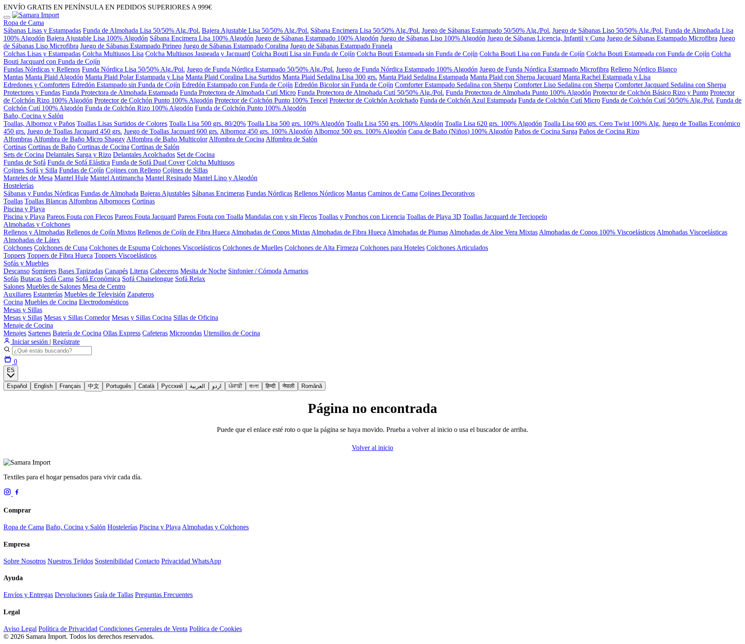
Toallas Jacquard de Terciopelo (505, 216)
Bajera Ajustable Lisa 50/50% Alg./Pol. (255, 30)
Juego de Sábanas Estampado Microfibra (662, 38)
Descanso (16, 271)
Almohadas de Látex (31, 240)
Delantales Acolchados (144, 154)
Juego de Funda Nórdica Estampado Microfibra (544, 69)
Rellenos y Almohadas (34, 232)
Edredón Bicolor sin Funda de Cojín (343, 84)
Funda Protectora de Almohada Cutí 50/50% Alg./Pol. (370, 92)
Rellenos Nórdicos (319, 193)
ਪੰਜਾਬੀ (235, 386)
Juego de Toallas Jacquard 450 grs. (74, 131)
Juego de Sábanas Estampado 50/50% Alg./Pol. (486, 30)
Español (17, 386)
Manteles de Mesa (28, 177)
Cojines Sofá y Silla (30, 170)
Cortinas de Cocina (103, 146)
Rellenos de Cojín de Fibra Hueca (184, 232)
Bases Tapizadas (80, 271)
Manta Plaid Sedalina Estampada (423, 77)
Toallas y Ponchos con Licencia (362, 216)
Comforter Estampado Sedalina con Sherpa (453, 84)
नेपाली (288, 386)
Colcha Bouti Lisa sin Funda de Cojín (303, 53)
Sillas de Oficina (195, 317)
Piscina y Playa (24, 209)
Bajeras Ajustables (165, 193)
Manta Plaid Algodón (54, 77)
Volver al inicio (372, 447)
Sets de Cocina (23, 154)
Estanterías (48, 294)
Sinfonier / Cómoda (255, 271)
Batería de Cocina (77, 333)
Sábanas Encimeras (218, 193)
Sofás (11, 278)
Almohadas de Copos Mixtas (270, 232)
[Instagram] (8, 493)
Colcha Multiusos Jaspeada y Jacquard (197, 53)
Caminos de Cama (393, 193)
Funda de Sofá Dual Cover (148, 162)
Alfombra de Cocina (236, 139)
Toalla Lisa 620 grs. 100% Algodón (493, 123)
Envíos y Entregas (28, 594)
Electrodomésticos (103, 302)
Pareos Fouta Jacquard (145, 216)
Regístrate (66, 341)
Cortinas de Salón (155, 146)
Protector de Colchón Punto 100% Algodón (153, 100)
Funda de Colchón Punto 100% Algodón (250, 108)
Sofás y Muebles (26, 263)
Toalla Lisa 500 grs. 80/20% (207, 123)
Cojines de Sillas (185, 170)
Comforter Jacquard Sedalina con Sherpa (670, 84)
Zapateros (140, 294)
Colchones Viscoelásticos (186, 247)
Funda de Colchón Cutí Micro (559, 100)
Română (311, 386)
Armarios (295, 271)
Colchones (17, 247)
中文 (93, 386)
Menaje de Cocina (28, 325)
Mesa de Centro (103, 286)
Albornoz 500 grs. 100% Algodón (360, 131)
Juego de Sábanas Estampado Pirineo (131, 46)
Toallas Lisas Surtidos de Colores (122, 123)
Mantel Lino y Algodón (225, 177)
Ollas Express (122, 333)
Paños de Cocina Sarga (545, 131)
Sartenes (39, 333)
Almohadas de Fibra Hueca (348, 232)
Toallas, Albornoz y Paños (39, 123)
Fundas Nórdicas (269, 193)
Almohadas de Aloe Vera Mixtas (493, 232)
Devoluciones (73, 594)
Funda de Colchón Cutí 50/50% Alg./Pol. (658, 100)
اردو (217, 386)
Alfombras (17, 139)
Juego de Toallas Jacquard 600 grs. (171, 131)
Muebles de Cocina (51, 302)
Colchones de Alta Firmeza (321, 247)
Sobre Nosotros (24, 561)
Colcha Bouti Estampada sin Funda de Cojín (417, 53)
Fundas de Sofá (24, 162)
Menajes (14, 333)
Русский (172, 386)
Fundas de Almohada (109, 193)
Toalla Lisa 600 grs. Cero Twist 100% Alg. (602, 123)
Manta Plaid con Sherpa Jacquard (515, 77)
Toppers (14, 255)
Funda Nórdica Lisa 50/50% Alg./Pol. (133, 69)
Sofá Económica (97, 278)
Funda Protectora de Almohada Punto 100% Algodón (518, 92)
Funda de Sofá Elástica (78, 162)
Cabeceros (164, 271)
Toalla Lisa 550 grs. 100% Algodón (394, 123)
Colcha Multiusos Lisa (113, 53)
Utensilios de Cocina (231, 333)
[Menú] (6, 17)
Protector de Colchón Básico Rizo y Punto (650, 92)
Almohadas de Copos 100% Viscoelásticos (597, 232)
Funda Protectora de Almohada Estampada (120, 92)
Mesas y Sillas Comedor (77, 317)
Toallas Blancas (46, 201)
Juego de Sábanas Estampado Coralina (235, 46)
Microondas (185, 333)
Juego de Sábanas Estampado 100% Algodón (317, 38)
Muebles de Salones (53, 286)
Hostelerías (18, 185)
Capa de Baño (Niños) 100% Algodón (460, 131)
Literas (139, 271)
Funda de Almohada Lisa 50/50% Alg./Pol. (141, 30)
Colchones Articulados (457, 247)
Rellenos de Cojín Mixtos (101, 232)
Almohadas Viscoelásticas (692, 232)
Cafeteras (155, 333)
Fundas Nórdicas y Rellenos (41, 69)
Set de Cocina (196, 154)
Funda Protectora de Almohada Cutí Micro (238, 92)
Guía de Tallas (113, 594)
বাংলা (254, 386)
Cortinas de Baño (51, 146)
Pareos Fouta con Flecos (80, 216)
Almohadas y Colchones (36, 224)
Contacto (147, 561)
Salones (14, 286)
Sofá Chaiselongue (147, 278)
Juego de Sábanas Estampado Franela (341, 46)
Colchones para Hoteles (392, 247)
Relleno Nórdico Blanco (643, 69)
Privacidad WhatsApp (191, 561)
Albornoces (114, 201)
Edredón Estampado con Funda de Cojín (237, 84)
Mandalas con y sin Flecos (281, 216)
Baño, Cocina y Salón (33, 115)
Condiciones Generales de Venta (143, 628)
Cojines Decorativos (447, 193)
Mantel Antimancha (117, 177)
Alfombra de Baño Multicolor (166, 139)
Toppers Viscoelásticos (125, 255)
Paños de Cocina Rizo (609, 131)
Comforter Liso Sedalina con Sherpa (563, 84)
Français (70, 386)
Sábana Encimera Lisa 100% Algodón (202, 38)
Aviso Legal (20, 628)
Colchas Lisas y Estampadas (42, 53)
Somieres (43, 271)
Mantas (13, 77)
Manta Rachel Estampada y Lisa (607, 77)
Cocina (13, 302)
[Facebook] (17, 493)
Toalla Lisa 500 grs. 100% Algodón (295, 123)
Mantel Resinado (168, 177)
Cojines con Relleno (133, 170)
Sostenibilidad (114, 561)
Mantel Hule (71, 177)
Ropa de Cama (23, 22)
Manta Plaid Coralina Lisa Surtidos (233, 77)
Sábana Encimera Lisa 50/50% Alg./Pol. (365, 30)
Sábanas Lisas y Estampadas (42, 30)
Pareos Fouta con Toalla (210, 216)
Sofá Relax (190, 278)
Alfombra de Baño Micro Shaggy (79, 139)
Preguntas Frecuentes (164, 594)
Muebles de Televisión (94, 294)
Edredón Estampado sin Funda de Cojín (126, 84)
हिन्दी (270, 386)
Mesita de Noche (203, 271)
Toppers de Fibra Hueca (60, 255)
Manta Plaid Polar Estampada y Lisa (134, 77)
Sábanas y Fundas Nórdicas (41, 193)
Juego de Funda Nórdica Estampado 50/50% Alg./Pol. (260, 69)
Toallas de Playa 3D (434, 216)
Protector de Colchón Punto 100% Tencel (271, 100)
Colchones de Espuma (119, 247)
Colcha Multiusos (211, 162)
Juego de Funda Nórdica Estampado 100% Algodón (407, 69)
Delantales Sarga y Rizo (78, 154)
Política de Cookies (215, 628)
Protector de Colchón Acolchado (373, 100)
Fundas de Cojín (81, 170)
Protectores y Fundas (31, 92)
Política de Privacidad (67, 628)
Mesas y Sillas (22, 309)
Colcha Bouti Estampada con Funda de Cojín (648, 53)
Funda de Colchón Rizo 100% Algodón (139, 108)
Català (146, 386)
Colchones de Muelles (252, 247)
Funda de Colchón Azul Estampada (468, 100)
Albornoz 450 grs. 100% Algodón (266, 131)
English (43, 386)
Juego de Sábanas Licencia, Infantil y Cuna (546, 38)
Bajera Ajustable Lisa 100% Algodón (97, 38)
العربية (197, 386)
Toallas (13, 201)
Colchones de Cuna (61, 247)
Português (118, 386)
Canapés (116, 271)
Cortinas (14, 146)
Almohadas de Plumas (417, 232)
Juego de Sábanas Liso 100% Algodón (432, 38)
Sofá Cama (59, 278)
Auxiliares (17, 294)
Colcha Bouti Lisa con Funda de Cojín (532, 53)
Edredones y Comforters (36, 84)
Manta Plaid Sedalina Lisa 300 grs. (329, 77)
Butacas (31, 278)
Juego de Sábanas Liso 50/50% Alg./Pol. (607, 30)
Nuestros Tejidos (70, 561)
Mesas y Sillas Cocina (142, 317)
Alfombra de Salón (291, 139)
